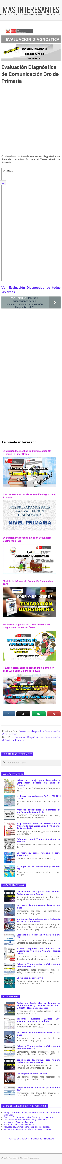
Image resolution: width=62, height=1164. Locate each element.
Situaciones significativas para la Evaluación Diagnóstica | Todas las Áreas (27, 626)
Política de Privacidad (42, 1138)
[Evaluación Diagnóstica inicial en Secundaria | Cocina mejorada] (29, 545)
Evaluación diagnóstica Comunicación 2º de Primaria (31, 733)
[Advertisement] (31, 122)
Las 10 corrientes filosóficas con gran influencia (26, 1119)
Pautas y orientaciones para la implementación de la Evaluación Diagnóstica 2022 (28, 669)
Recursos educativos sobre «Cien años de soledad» (27, 1126)
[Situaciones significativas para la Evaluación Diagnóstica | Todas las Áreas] (29, 632)
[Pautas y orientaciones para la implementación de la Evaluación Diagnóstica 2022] (29, 675)
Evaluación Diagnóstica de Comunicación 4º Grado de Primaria (31, 738)
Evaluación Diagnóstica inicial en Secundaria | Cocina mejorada (27, 539)
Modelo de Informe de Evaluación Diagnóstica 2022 (28, 583)
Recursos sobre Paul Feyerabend (19, 1124)
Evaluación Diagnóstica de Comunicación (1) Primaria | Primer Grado (27, 452)
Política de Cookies (19, 1138)
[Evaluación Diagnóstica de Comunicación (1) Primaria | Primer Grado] (29, 458)
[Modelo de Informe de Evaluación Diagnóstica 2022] (29, 588)
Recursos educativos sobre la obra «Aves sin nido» (27, 1129)
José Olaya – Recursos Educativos (19, 1122)
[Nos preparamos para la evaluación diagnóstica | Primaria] (29, 501)
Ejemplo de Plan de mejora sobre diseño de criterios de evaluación (32, 1113)
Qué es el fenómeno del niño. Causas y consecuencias (29, 1117)
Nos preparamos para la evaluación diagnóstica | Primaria (29, 496)
